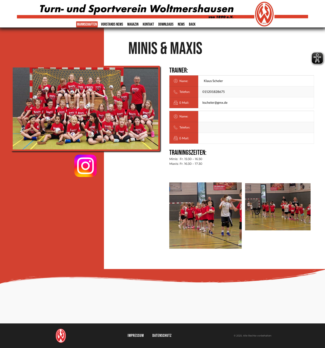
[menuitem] (87, 24)
